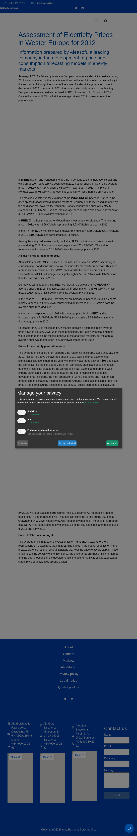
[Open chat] (129, 828)
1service (33, 414)
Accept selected (67, 443)
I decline (22, 443)
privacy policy (91, 402)
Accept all (112, 443)
